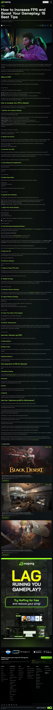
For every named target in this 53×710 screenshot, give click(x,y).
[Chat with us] (50, 707)
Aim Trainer (11, 698)
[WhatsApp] (40, 25)
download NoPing (17, 235)
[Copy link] (51, 25)
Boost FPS (11, 672)
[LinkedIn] (48, 25)
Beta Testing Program (4, 679)
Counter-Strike (9, 374)
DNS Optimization (12, 694)
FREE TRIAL (45, 2)
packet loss (37, 292)
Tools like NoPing (28, 229)
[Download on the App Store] (37, 652)
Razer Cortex (11, 248)
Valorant (14, 374)
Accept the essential (41, 707)
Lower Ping (11, 673)
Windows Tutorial (21, 668)
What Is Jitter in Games (30, 670)
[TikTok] (2, 705)
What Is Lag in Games (30, 668)
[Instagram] (4, 705)
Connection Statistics (13, 685)
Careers (2, 677)
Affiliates (20, 679)
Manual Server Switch (13, 689)
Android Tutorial (21, 672)
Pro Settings (12, 699)
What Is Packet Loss (30, 678)
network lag (38, 229)
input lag (11, 375)
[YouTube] (9, 705)
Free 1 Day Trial (3, 675)
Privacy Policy (21, 675)
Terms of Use (21, 677)
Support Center (21, 673)
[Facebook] (45, 25)
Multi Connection (12, 668)
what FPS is (17, 73)
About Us (2, 680)
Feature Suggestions (48, 670)
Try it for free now (34, 439)
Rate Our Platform (47, 668)
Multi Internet (12, 670)
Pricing (2, 672)
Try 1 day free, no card (46, 657)
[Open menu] (51, 2)
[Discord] (11, 705)
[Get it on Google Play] (47, 652)
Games (2, 670)
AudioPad (11, 696)
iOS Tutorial (20, 670)
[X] (43, 25)
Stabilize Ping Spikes (13, 680)
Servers (2, 668)
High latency (31, 292)
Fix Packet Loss (12, 675)
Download (2, 673)
